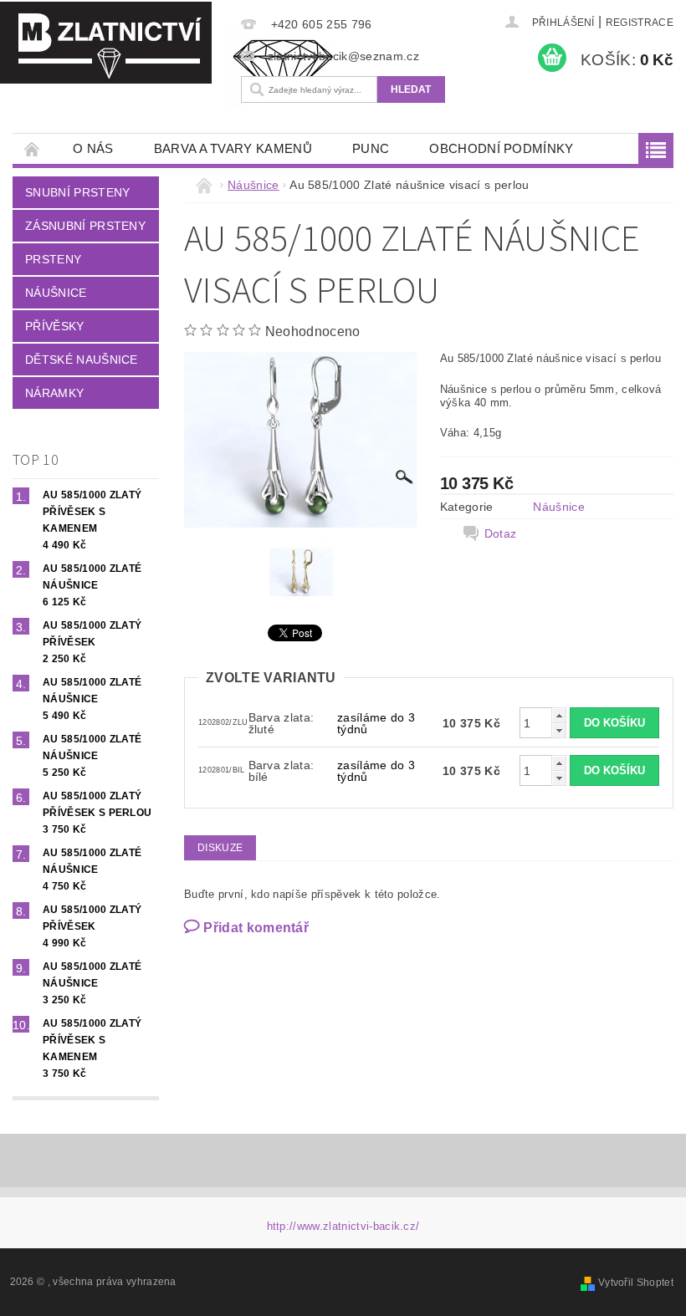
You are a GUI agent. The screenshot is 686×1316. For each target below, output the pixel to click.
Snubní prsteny (77, 192)
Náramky (54, 393)
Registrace (639, 22)
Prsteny (53, 259)
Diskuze (220, 848)
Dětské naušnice (81, 359)
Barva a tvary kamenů (233, 148)
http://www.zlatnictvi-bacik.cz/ (343, 1226)
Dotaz (500, 533)
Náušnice (56, 292)
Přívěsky (54, 326)
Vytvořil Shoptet (635, 1282)
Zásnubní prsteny (85, 225)
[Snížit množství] (558, 730)
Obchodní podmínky (501, 148)
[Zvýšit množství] (558, 715)
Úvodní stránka (33, 148)
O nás (93, 148)
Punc (370, 148)
